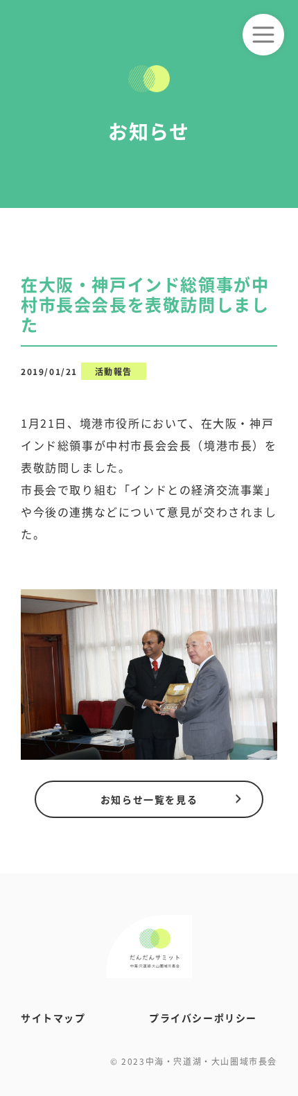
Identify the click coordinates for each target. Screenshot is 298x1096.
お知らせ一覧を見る (149, 799)
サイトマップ (53, 1018)
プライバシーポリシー (203, 1018)
